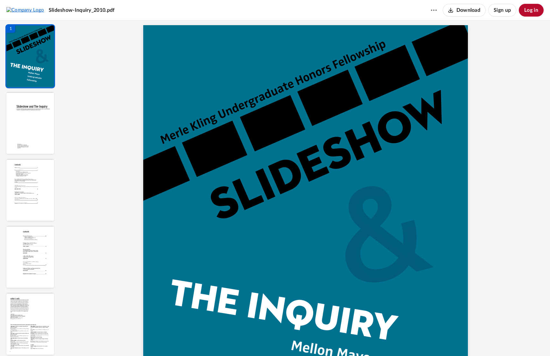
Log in (531, 10)
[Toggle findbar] (257, 340)
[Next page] (294, 340)
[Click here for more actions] (433, 10)
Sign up (502, 10)
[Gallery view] (354, 340)
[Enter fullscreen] (365, 340)
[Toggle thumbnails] (246, 340)
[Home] (25, 10)
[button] (30, 56)
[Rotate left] (341, 340)
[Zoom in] (329, 340)
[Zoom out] (307, 340)
